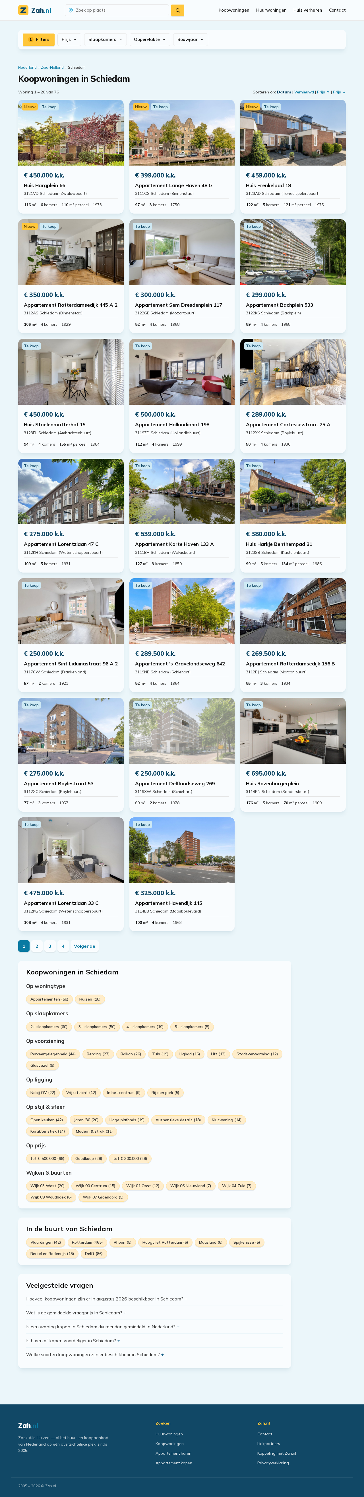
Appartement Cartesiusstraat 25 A (288, 424)
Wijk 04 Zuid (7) (237, 1185)
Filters (39, 39)
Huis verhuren (307, 10)
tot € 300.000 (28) (130, 1158)
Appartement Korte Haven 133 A (174, 544)
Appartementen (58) (49, 999)
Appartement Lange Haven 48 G (173, 185)
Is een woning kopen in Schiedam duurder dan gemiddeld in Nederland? (100, 1326)
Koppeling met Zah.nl (276, 1453)
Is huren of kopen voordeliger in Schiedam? (71, 1340)
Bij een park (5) (165, 1092)
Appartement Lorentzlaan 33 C (61, 903)
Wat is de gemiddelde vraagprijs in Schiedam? (74, 1313)
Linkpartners (268, 1443)
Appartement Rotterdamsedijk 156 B (290, 664)
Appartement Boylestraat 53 (59, 783)
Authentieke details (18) (178, 1119)
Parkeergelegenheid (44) (53, 1054)
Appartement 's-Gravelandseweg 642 (180, 664)
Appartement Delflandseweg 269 (175, 783)
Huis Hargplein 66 (44, 185)
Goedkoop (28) (88, 1158)
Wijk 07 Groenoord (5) (103, 1197)
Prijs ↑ (323, 92)
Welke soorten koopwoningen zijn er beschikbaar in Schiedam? (93, 1354)
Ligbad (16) (189, 1054)
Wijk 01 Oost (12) (143, 1185)
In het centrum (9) (124, 1092)
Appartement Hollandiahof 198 (172, 424)
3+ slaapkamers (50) (97, 1026)
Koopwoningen (234, 10)
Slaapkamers (102, 39)
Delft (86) (94, 1253)
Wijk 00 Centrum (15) (95, 1185)
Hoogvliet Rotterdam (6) (165, 1242)
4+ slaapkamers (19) (145, 1026)
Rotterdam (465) (87, 1242)
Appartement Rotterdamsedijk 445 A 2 (70, 305)
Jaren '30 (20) (86, 1119)
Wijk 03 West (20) (47, 1185)
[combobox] (120, 10)
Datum (284, 92)
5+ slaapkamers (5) (192, 1026)
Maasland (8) (211, 1242)
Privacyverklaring (273, 1462)
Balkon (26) (131, 1054)
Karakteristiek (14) (47, 1131)
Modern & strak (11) (94, 1131)
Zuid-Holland (52, 67)
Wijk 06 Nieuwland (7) (190, 1185)
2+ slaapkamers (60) (49, 1026)
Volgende (84, 946)
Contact (337, 10)
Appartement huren (173, 1453)
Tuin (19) (160, 1054)
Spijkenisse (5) (246, 1242)
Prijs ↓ (339, 92)
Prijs (66, 39)
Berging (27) (98, 1054)
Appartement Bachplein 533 (279, 305)
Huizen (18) (90, 999)
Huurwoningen (271, 10)
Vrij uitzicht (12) (81, 1092)
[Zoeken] (177, 10)
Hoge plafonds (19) (127, 1119)
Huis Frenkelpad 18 (268, 185)
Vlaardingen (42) (45, 1242)
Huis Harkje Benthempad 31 (279, 544)
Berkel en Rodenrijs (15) (52, 1253)
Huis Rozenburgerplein (272, 783)
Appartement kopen (174, 1462)
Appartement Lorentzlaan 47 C (61, 544)
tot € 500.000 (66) (47, 1158)
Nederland (27, 67)
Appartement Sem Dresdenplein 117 (178, 305)
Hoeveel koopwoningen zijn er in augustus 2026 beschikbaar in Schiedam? (104, 1299)
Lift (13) (218, 1054)
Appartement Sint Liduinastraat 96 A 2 (71, 664)
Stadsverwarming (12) (257, 1054)
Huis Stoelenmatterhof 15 (55, 424)
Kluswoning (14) (227, 1119)
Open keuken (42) (46, 1119)
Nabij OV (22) (42, 1092)
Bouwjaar (187, 39)
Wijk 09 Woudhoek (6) (51, 1197)
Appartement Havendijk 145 (168, 903)
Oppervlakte (147, 39)
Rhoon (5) (123, 1242)
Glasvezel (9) (42, 1065)
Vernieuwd (304, 92)
